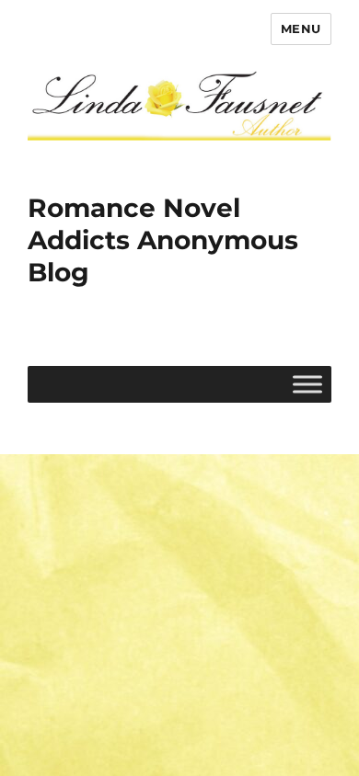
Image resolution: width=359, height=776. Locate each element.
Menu (301, 28)
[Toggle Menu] (307, 384)
